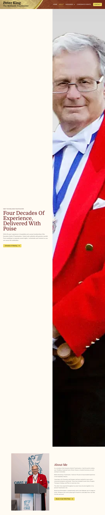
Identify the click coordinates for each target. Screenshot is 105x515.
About (61, 4)
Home (55, 4)
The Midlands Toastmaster (16, 4)
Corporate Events (84, 4)
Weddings (69, 4)
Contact (97, 4)
